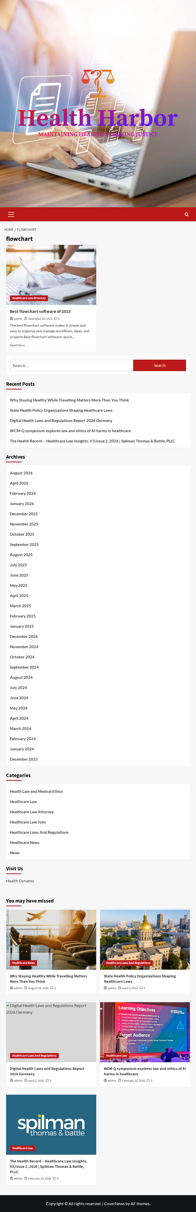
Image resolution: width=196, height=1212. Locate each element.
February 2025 (23, 616)
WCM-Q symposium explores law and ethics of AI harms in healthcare (70, 430)
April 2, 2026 (36, 1081)
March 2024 (20, 728)
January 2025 (22, 626)
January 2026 (22, 503)
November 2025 (24, 524)
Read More (17, 345)
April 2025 (19, 595)
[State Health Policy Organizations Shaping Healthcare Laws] (145, 940)
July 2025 (18, 565)
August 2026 (21, 473)
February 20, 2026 (39, 1178)
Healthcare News (25, 842)
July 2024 (18, 687)
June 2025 (19, 575)
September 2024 (24, 667)
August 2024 (21, 677)
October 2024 (22, 657)
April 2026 (19, 483)
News (15, 852)
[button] (11, 213)
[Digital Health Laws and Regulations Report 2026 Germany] (51, 1032)
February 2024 (23, 738)
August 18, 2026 (38, 988)
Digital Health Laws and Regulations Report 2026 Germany (61, 420)
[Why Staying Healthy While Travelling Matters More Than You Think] (51, 940)
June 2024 (19, 697)
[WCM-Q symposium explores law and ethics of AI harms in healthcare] (145, 1032)
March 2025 (20, 605)
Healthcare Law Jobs (28, 822)
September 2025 (24, 544)
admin (18, 319)
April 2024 (19, 718)
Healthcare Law (23, 801)
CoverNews (114, 1203)
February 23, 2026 (133, 1081)
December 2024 (24, 636)
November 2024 (24, 646)
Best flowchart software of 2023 (40, 311)
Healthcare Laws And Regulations (39, 832)
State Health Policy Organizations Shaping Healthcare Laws (61, 410)
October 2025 (22, 534)
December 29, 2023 (40, 319)
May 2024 (19, 708)
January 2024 (22, 749)
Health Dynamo (20, 880)
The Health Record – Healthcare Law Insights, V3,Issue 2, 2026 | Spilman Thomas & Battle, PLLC (92, 441)
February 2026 (23, 493)
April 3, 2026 (130, 988)
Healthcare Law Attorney (29, 298)
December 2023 (24, 759)
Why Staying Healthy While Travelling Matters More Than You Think (69, 400)
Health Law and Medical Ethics (36, 791)
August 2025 (21, 554)
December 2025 (24, 513)
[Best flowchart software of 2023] (51, 275)
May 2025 (19, 585)
